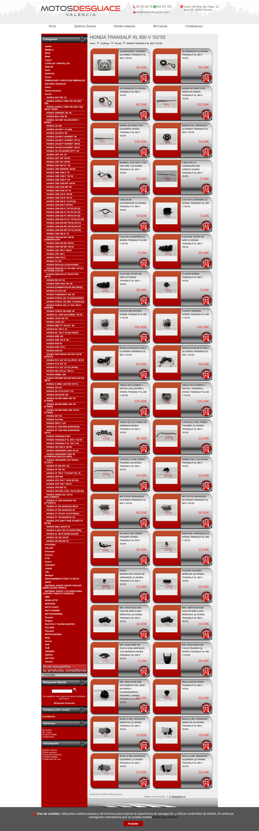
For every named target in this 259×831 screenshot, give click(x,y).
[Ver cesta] (62, 709)
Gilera (48, 87)
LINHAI (48, 568)
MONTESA (50, 604)
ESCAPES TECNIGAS (55, 84)
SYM (47, 644)
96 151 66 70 (144, 6)
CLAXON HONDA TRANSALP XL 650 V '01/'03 (192, 277)
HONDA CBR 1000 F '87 (58, 172)
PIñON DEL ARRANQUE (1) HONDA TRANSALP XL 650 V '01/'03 (195, 536)
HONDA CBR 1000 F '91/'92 (59, 176)
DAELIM (49, 67)
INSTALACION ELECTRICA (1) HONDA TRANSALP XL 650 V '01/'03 (133, 351)
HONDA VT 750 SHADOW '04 (60, 517)
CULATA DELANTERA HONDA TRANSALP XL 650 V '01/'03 (133, 314)
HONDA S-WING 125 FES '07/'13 (62, 384)
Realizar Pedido (49, 734)
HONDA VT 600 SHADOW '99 (60, 510)
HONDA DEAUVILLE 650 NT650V (62, 265)
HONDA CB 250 (54, 126)
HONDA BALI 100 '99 (56, 116)
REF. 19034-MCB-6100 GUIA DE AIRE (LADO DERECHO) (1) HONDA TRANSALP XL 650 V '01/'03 (131, 614)
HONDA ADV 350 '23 (56, 97)
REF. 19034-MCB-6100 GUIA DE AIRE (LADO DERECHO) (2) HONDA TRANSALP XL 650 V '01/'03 (193, 614)
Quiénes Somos (85, 26)
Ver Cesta (46, 732)
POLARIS (49, 627)
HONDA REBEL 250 (56, 374)
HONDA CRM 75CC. (56, 257)
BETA (47, 53)
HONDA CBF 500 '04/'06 (58, 162)
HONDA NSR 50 (54, 343)
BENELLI (49, 50)
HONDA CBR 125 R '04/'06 (59, 194)
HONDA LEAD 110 (55, 322)
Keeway (49, 555)
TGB (47, 648)
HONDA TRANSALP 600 (58, 436)
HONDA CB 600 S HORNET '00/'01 (63, 147)
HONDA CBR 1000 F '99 (58, 180)
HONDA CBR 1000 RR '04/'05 (60, 183)
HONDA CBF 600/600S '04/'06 (60, 169)
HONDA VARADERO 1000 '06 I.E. (62, 450)
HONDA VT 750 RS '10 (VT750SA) (62, 513)
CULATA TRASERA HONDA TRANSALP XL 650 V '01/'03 (195, 314)
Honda (48, 94)
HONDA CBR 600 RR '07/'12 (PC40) (63, 230)
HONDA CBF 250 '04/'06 (58, 158)
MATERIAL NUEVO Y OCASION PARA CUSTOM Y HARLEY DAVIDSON (62, 592)
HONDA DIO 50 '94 (55, 280)
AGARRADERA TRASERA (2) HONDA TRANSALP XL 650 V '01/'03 (133, 54)
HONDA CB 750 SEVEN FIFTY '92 (62, 151)
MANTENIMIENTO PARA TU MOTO (62, 579)
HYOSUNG (50, 545)
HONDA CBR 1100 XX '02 (58, 190)
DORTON (49, 73)
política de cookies (165, 817)
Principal (49, 631)
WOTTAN (49, 658)
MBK (47, 597)
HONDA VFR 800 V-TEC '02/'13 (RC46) (65, 491)
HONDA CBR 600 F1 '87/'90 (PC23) (63, 208)
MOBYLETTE (51, 600)
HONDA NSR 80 (54, 351)
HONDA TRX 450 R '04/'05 (59, 447)
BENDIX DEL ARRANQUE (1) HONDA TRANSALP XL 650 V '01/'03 (195, 128)
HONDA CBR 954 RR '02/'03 (60, 247)
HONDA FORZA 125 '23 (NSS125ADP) (65, 298)
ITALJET (49, 548)
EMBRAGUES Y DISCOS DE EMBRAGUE (65, 80)
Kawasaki (49, 551)
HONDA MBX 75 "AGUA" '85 (60, 325)
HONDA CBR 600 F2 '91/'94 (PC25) (63, 212)
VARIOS (49, 655)
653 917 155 (164, 6)
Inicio (52, 26)
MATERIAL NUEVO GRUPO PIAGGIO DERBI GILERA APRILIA (62, 586)
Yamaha (49, 661)
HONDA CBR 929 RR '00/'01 (60, 243)
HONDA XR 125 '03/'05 (57, 537)
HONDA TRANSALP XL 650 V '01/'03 (64, 440)
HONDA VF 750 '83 (55, 469)
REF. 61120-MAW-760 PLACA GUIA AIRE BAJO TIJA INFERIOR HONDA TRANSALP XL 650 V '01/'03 (132, 652)
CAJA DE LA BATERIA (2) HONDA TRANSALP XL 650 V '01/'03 (133, 240)
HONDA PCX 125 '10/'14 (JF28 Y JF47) (65, 360)
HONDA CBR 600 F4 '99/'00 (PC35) (63, 216)
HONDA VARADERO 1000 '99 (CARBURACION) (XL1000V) (59, 455)
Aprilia (48, 46)
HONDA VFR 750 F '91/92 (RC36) (62, 480)
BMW (47, 56)
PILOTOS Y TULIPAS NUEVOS (60, 624)
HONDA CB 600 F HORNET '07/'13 (63, 140)
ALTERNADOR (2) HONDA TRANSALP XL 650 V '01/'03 (133, 91)
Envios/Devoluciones (52, 754)
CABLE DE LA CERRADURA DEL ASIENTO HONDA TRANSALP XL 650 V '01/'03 (192, 169)
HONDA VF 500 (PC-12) (57, 466)
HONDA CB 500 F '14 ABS (59, 129)
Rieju (47, 638)
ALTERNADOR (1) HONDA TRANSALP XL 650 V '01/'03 (195, 54)
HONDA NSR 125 (54, 336)
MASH (48, 582)
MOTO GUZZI (51, 607)
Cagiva (48, 60)
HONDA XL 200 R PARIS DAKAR (62, 534)
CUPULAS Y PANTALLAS (57, 63)
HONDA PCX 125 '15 (56, 364)
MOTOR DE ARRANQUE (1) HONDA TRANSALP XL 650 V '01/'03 (133, 499)
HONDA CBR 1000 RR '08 (58, 187)
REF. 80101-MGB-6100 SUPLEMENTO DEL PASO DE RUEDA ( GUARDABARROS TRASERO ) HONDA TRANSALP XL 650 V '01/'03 (132, 692)
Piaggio (49, 621)
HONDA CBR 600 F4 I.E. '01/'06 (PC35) (65, 219)
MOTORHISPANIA (54, 614)
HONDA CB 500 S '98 (56, 133)
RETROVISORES (53, 634)
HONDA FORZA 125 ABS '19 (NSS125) (65, 302)
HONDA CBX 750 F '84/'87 (59, 250)
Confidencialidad (49, 757)
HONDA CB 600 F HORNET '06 (61, 137)
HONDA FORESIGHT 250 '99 (60, 294)
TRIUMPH (49, 651)
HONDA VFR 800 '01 (56, 487)
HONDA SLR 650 (54, 419)
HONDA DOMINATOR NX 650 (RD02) (64, 287)
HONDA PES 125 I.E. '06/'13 (59, 371)
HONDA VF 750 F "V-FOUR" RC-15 (63, 473)
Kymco (48, 562)
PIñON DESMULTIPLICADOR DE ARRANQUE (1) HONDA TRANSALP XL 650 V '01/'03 (132, 577)
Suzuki (48, 641)
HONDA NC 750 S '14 (56, 329)
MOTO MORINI (52, 610)
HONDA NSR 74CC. (56, 347)
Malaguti (49, 575)
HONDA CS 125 (54, 261)
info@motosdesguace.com (153, 12)
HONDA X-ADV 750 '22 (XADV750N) (63, 530)
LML (47, 572)
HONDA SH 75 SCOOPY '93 (59, 391)
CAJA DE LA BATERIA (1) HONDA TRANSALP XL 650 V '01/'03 (195, 203)
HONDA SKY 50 (54, 416)
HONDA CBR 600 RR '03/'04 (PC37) (63, 223)
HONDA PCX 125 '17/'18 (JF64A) (62, 367)
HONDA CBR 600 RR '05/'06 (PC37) (63, 226)
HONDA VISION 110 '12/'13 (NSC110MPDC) (58, 496)
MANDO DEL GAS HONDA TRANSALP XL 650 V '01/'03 (195, 462)
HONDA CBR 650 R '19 (57, 234)
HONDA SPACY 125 (56, 423)
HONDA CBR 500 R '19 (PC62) (61, 201)
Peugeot (49, 617)
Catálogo (105, 43)
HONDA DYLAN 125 (56, 291)
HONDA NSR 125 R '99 (57, 340)
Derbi (47, 70)
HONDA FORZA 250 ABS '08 (60, 311)
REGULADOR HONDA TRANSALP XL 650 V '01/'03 (193, 685)
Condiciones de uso (51, 759)
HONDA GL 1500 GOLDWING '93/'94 (64, 315)
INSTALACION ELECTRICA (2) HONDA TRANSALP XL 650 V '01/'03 (195, 351)
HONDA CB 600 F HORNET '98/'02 (63, 144)
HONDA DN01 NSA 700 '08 (59, 284)
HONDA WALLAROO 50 (58, 527)
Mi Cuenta (160, 26)
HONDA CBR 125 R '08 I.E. (59, 198)
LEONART (50, 565)
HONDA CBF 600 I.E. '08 (58, 165)
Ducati (48, 77)
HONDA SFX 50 (54, 387)
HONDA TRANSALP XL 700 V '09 (62, 443)
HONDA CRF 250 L (55, 254)
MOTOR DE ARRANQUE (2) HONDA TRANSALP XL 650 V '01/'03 (195, 499)
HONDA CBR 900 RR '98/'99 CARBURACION (59, 238)
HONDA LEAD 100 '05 (57, 318)
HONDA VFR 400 (54, 477)
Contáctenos (193, 26)
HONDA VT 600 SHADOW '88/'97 (62, 506)
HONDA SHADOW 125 (57, 395)
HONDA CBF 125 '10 (56, 154)
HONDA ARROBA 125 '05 (58, 113)
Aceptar (133, 823)
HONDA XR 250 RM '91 (57, 541)
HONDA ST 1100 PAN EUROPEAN (62, 427)
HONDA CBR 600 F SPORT (59, 205)
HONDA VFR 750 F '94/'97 (59, 484)
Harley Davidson (53, 91)
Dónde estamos (124, 26)
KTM (47, 558)
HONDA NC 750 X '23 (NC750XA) (62, 333)
